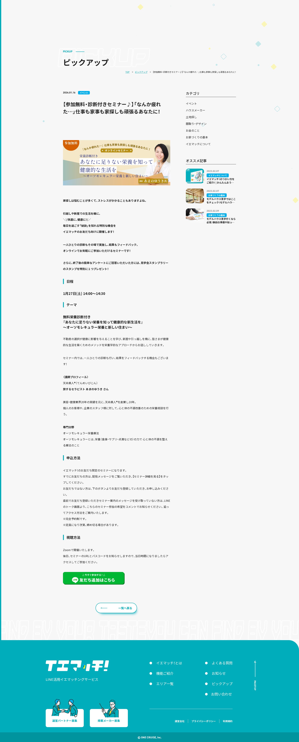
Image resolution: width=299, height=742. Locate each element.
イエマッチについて (198, 144)
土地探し (191, 117)
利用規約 (228, 721)
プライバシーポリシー (204, 721)
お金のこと (193, 130)
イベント (191, 103)
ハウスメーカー (195, 110)
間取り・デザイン (196, 124)
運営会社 (179, 721)
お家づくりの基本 (197, 137)
